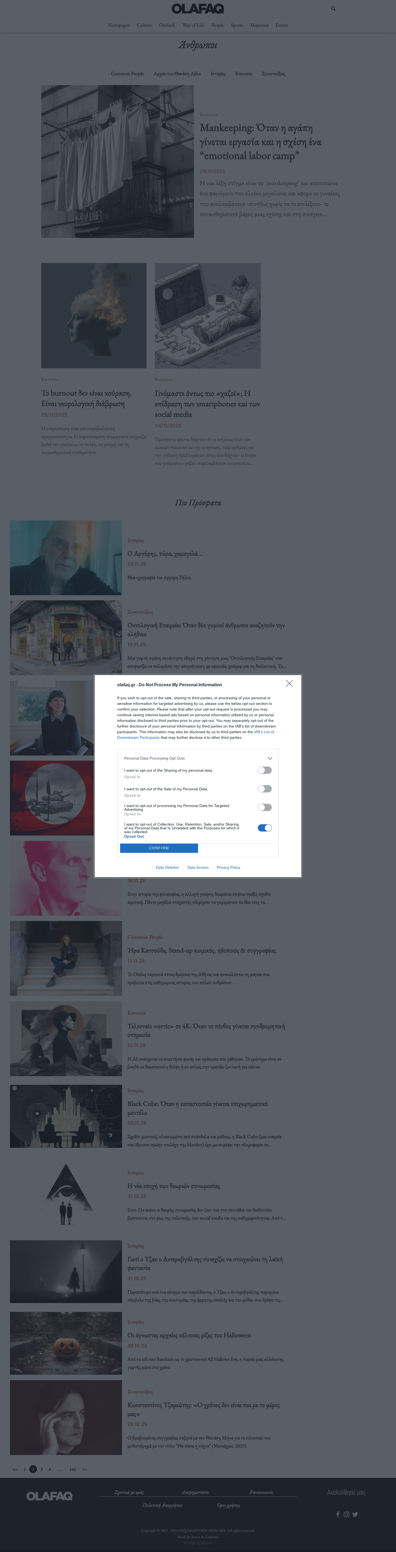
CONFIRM (159, 848)
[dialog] (198, 776)
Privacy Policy (228, 867)
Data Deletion (167, 867)
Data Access (198, 867)
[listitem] (198, 758)
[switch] (265, 770)
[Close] (291, 685)
